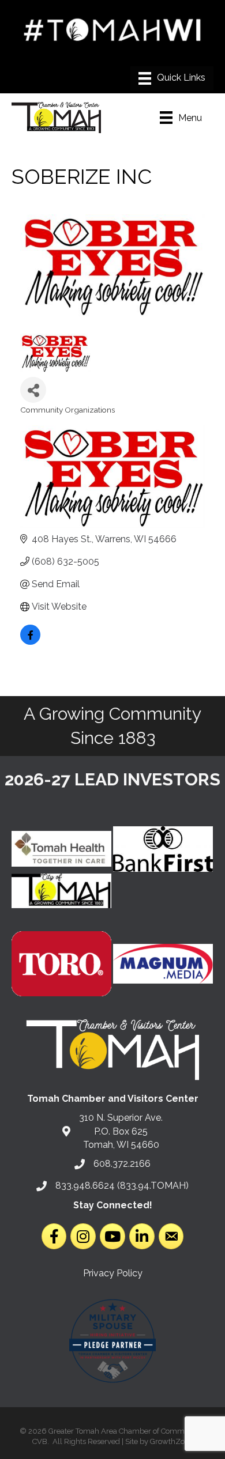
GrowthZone (171, 1441)
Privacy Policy (112, 1273)
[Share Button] (33, 390)
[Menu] (171, 78)
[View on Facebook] (30, 641)
